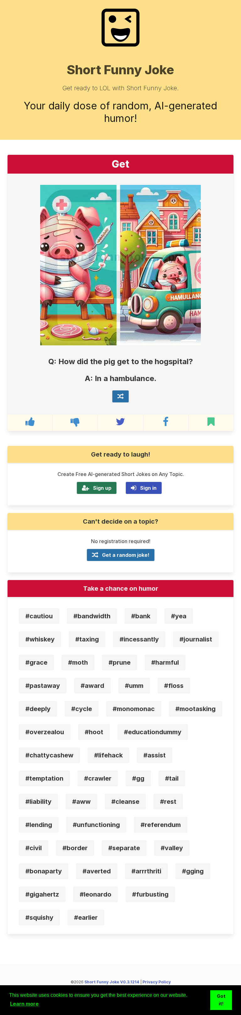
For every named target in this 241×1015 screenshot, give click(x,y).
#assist (154, 755)
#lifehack (108, 755)
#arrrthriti (146, 871)
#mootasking (195, 709)
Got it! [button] (221, 999)
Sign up (102, 488)
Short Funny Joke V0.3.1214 (111, 982)
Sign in (148, 488)
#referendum (161, 825)
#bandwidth (91, 616)
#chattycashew (49, 755)
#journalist (195, 639)
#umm (134, 685)
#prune (120, 662)
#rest (168, 801)
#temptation (44, 778)
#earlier (86, 917)
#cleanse (125, 801)
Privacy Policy (156, 982)
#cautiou (39, 616)
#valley (172, 848)
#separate (124, 848)
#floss (174, 685)
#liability (38, 801)
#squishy (39, 917)
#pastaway (42, 685)
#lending (38, 825)
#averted (97, 871)
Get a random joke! (125, 555)
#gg (138, 778)
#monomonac (134, 709)
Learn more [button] (24, 1004)
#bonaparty (43, 871)
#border (75, 848)
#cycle (81, 709)
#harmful (165, 662)
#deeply (38, 709)
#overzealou (44, 732)
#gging (193, 871)
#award (92, 685)
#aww (81, 801)
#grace (36, 662)
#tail (172, 778)
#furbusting (150, 894)
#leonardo (95, 894)
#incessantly (139, 639)
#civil (33, 848)
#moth (78, 662)
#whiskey (40, 639)
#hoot (94, 732)
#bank (140, 616)
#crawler (97, 778)
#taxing (87, 639)
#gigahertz (42, 894)
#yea (178, 616)
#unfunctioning (96, 825)
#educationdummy (152, 732)
